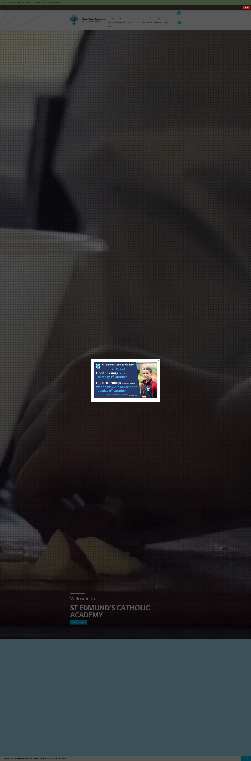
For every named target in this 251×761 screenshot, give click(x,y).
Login (246, 7)
